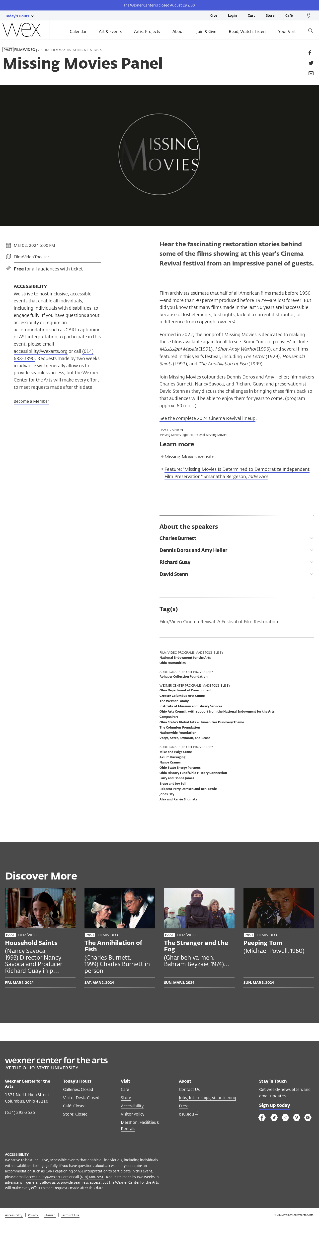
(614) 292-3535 (20, 1112)
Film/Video (171, 622)
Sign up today (274, 1105)
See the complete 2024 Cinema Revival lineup (207, 418)
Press (183, 1106)
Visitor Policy (132, 1114)
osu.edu (187, 1114)
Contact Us (189, 1089)
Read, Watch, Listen (247, 31)
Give (213, 15)
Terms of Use (70, 1215)
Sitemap (50, 1215)
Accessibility (132, 1106)
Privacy (33, 1215)
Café (289, 15)
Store (270, 15)
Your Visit (287, 31)
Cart (251, 15)
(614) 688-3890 (92, 1176)
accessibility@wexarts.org (41, 351)
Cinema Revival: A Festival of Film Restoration (230, 622)
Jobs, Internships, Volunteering (207, 1097)
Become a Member (31, 401)
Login (232, 15)
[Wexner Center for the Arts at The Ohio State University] (56, 1068)
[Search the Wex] (310, 31)
